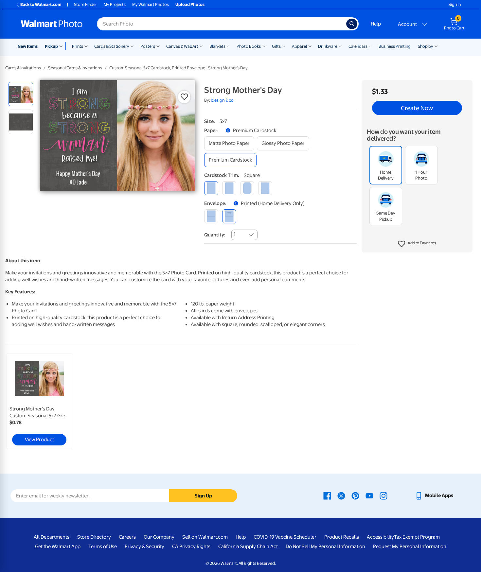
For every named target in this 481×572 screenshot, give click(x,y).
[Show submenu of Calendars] (370, 46)
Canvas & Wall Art (182, 46)
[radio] (21, 94)
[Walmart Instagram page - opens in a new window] (383, 495)
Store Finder (85, 4)
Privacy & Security (144, 546)
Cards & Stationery (111, 46)
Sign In (455, 4)
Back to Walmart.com (40, 4)
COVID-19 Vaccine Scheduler (285, 537)
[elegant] (247, 188)
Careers (127, 537)
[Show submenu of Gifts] (284, 46)
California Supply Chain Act (248, 546)
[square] (211, 188)
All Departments (51, 537)
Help (376, 24)
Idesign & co (222, 100)
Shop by (425, 46)
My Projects (115, 4)
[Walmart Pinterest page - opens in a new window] (355, 495)
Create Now (417, 108)
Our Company (159, 537)
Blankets (217, 46)
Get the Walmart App (57, 546)
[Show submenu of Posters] (158, 46)
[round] (229, 188)
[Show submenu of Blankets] (228, 46)
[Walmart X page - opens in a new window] (341, 495)
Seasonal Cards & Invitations (75, 67)
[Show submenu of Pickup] (62, 46)
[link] (39, 401)
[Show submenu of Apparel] (310, 46)
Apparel (299, 46)
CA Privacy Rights (191, 546)
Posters (147, 46)
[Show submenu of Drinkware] (340, 46)
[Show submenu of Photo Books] (264, 46)
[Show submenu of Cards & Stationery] (132, 46)
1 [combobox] (234, 234)
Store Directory (94, 537)
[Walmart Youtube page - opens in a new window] (369, 495)
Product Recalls (341, 537)
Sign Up (203, 496)
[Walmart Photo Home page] (51, 24)
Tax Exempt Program (417, 537)
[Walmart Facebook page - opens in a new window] (327, 495)
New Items (28, 46)
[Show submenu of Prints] (86, 46)
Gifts (276, 46)
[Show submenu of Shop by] (436, 46)
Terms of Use (102, 546)
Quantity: (214, 235)
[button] (417, 244)
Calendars (357, 46)
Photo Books (249, 46)
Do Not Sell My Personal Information (325, 546)
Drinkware (327, 46)
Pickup (51, 46)
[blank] (211, 216)
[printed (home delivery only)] (229, 216)
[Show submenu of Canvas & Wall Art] (201, 46)
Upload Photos (190, 4)
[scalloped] (265, 188)
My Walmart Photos (150, 4)
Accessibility (380, 537)
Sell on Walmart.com (205, 537)
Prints (77, 46)
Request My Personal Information (409, 546)
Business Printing (395, 46)
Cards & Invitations (23, 67)
